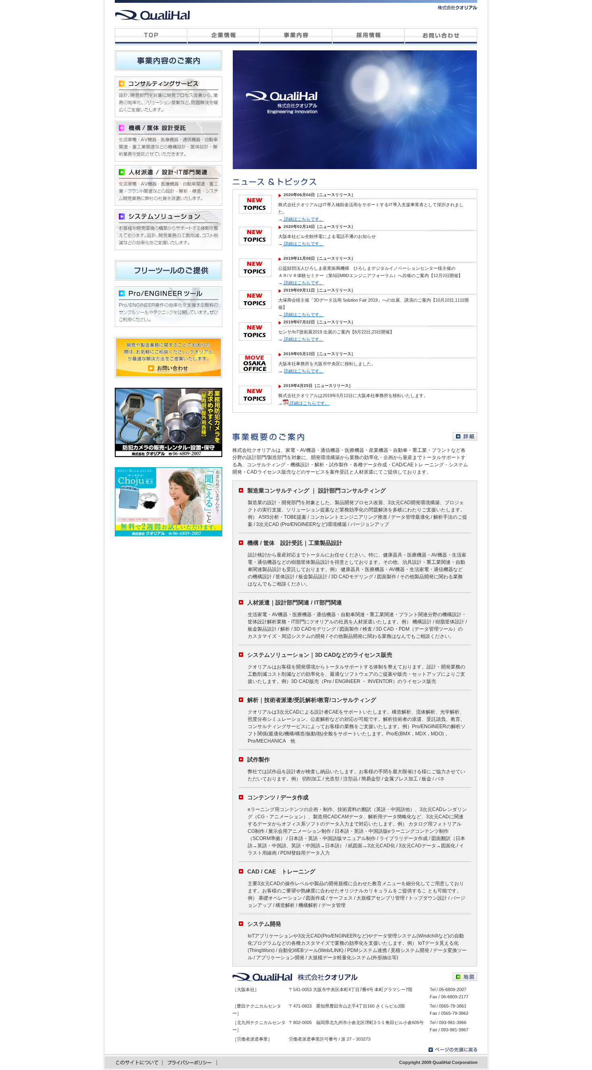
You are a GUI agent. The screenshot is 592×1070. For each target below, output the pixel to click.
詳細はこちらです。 (303, 219)
